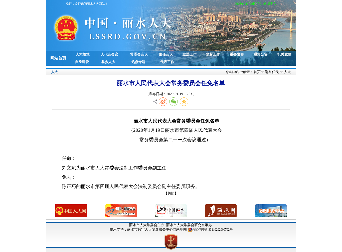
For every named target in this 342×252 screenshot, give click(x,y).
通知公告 (261, 54)
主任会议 (166, 54)
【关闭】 (171, 193)
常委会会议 (139, 54)
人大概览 (83, 54)
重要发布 (237, 54)
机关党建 (284, 54)
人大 (287, 72)
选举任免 (272, 72)
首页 (257, 72)
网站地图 (180, 229)
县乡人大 (108, 62)
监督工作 (213, 54)
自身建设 (82, 62)
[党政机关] (171, 241)
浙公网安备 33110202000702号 (213, 229)
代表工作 (167, 62)
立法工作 (190, 54)
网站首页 (58, 58)
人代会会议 (109, 54)
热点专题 (138, 62)
